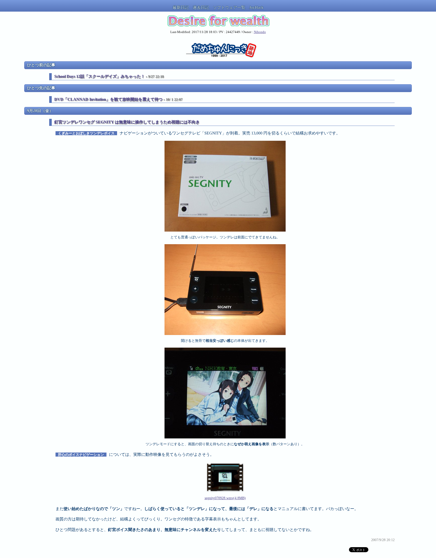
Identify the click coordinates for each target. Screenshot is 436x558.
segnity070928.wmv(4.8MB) (225, 498)
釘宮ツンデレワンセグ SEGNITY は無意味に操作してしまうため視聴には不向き (127, 122)
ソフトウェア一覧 (229, 7)
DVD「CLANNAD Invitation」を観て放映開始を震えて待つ (108, 99)
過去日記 (201, 7)
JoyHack (256, 7)
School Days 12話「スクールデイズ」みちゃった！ (99, 76)
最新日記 (181, 7)
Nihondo (260, 32)
